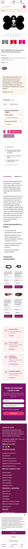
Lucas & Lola (7, 276)
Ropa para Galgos (6, 472)
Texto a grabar (9, 115)
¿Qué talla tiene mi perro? (8, 512)
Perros (10, 58)
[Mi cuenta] (17, 2)
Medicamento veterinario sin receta (10, 503)
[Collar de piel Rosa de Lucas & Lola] (8, 267)
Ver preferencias (13, 541)
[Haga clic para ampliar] (4, 35)
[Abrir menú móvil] (2, 2)
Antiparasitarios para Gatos (9, 466)
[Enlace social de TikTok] (11, 447)
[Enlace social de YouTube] (9, 447)
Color (5, 104)
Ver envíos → (12, 349)
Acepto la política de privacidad (11, 409)
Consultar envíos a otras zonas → (12, 164)
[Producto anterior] (1, 11)
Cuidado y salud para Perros (9, 458)
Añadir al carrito (16, 131)
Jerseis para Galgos (7, 482)
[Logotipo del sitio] (13, 2)
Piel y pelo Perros (6, 455)
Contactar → (12, 377)
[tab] (7, 176)
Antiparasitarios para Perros (9, 453)
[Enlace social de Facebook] (3, 447)
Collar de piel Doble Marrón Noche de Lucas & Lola (18, 274)
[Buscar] (24, 6)
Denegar (13, 536)
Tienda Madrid (5, 496)
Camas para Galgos (7, 475)
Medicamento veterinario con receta (11, 501)
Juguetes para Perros (7, 485)
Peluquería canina (6, 506)
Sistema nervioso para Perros (9, 460)
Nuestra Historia (6, 491)
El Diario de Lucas (6, 493)
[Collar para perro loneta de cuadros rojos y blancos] (8, 294)
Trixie (7, 62)
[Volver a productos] (3, 11)
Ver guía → (12, 335)
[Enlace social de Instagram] (6, 447)
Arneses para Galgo (7, 477)
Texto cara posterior (11, 121)
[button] (24, 515)
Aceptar (13, 532)
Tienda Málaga (5, 498)
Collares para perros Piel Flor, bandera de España (18, 302)
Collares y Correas (6, 480)
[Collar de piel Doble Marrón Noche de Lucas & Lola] (19, 267)
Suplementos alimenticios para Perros (11, 463)
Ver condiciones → (14, 364)
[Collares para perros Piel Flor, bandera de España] (19, 294)
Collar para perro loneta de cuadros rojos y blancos (7, 302)
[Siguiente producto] (5, 11)
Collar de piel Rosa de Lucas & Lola (8, 273)
